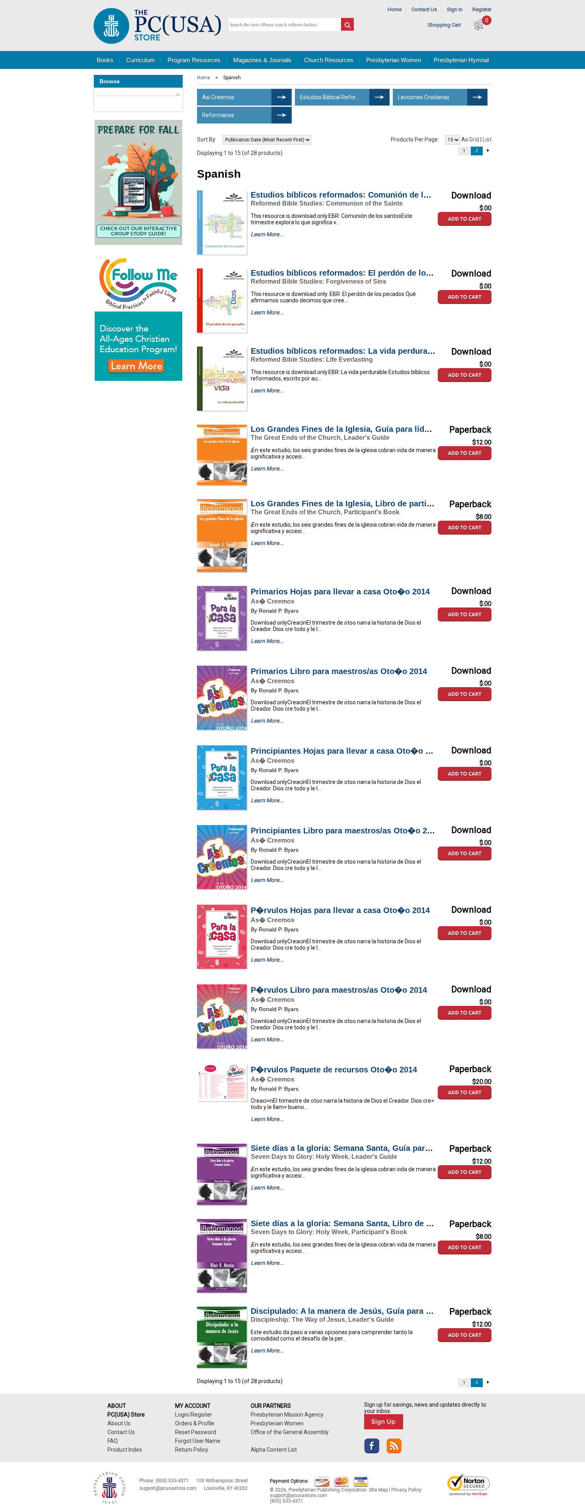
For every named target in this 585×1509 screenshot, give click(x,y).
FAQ (112, 1441)
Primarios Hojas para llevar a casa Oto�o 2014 (340, 591)
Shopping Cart (444, 25)
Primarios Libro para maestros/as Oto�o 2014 (339, 671)
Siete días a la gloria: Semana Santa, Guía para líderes (354, 1148)
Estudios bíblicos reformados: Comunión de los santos (355, 194)
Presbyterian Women (393, 60)
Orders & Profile (194, 1423)
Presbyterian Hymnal (461, 60)
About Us (119, 1423)
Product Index (124, 1449)
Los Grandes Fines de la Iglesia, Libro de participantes (355, 503)
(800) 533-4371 (172, 1481)
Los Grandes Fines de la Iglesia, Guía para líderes (346, 429)
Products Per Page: (415, 139)
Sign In (454, 9)
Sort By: (206, 139)
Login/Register (193, 1414)
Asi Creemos (218, 97)
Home (395, 9)
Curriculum (140, 60)
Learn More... (267, 234)
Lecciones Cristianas (423, 97)
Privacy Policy (406, 1490)
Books (105, 60)
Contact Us (424, 9)
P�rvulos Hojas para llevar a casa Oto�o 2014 (340, 910)
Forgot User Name (197, 1441)
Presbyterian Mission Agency (287, 1414)
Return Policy (191, 1449)
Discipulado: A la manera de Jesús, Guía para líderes (351, 1311)
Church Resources (328, 60)
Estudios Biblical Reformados (336, 97)
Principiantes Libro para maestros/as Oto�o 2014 (345, 830)
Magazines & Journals (262, 60)
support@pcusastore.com (168, 1488)
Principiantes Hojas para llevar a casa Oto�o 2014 (347, 751)
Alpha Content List (274, 1449)
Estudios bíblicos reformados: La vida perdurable (345, 351)
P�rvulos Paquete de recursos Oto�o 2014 (334, 1069)
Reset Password (195, 1432)
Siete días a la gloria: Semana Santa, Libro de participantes (363, 1223)
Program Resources (194, 60)
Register (481, 9)
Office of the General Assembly (290, 1432)
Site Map (378, 1490)
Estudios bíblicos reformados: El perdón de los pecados (357, 272)
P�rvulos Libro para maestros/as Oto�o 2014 (339, 990)
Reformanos (218, 115)
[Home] (157, 42)
